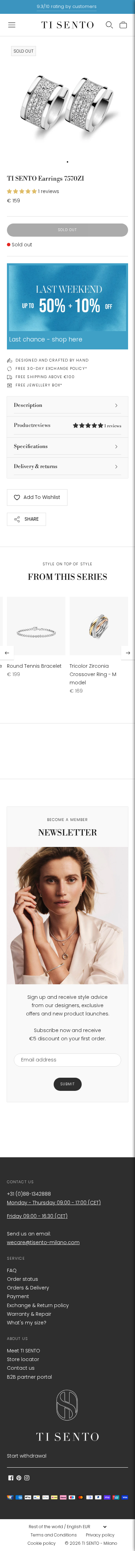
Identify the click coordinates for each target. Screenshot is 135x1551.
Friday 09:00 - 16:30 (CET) (37, 1216)
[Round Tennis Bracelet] (36, 626)
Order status (22, 1279)
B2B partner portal (29, 1377)
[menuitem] (55, 1535)
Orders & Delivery (28, 1287)
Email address (35, 1049)
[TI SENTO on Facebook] (11, 1478)
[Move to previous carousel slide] (7, 653)
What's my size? (26, 1322)
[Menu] (12, 25)
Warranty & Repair (29, 1314)
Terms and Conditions (53, 1535)
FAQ (12, 1270)
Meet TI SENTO (23, 1350)
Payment (18, 1296)
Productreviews (67, 425)
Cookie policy (42, 1543)
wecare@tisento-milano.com (43, 1242)
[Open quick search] (109, 25)
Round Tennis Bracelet (34, 666)
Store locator (23, 1359)
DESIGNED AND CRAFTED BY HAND (52, 360)
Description (28, 405)
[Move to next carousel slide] (128, 653)
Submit (68, 1084)
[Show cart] (123, 25)
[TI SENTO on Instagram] (26, 1478)
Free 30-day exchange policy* (51, 368)
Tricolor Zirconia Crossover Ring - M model (93, 674)
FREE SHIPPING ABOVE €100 (45, 377)
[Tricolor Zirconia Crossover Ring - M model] (99, 626)
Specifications (31, 446)
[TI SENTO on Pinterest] (18, 1478)
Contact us (21, 1368)
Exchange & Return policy (38, 1305)
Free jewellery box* (39, 385)
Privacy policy (100, 1535)
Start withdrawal (26, 1455)
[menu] (67, 1527)
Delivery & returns (35, 466)
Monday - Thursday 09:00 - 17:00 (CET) (54, 1202)
